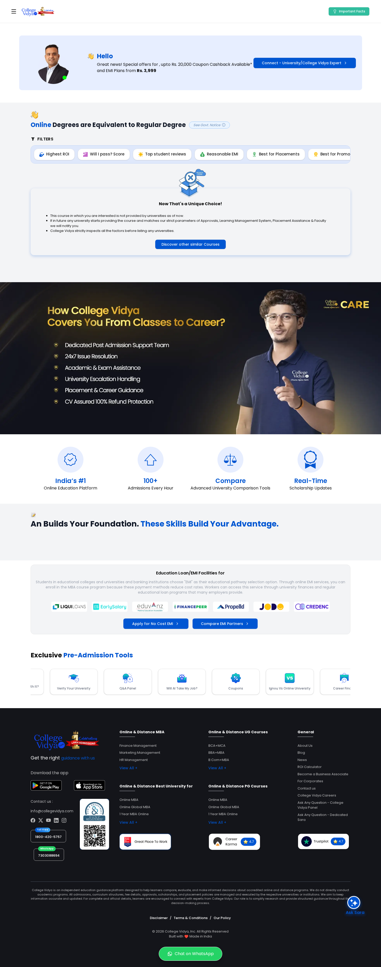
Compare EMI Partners (222, 623)
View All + (128, 768)
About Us (305, 745)
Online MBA (128, 799)
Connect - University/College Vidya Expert (301, 63)
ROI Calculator (310, 766)
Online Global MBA (134, 807)
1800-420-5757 (48, 836)
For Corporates (310, 781)
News (302, 759)
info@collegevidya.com (52, 811)
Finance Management (138, 745)
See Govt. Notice (206, 125)
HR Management (133, 759)
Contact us (307, 788)
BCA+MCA (216, 745)
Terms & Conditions (191, 917)
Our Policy (222, 917)
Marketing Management (139, 752)
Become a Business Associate (323, 774)
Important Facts (352, 11)
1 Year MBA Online (134, 814)
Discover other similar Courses (190, 244)
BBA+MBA (216, 752)
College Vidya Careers (317, 795)
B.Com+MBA (218, 759)
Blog (301, 752)
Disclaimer (159, 917)
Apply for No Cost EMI (152, 623)
